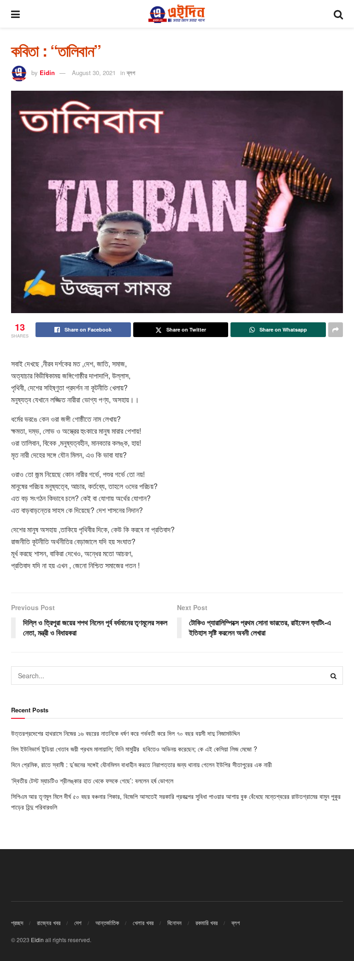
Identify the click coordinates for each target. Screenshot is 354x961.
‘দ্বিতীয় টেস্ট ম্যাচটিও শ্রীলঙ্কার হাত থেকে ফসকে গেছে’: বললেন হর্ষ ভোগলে (92, 780)
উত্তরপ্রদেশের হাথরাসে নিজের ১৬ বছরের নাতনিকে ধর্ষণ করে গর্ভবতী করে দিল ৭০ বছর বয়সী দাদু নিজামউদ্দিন (126, 733)
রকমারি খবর (206, 922)
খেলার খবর (143, 922)
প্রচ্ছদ (17, 922)
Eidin (47, 72)
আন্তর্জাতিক (107, 922)
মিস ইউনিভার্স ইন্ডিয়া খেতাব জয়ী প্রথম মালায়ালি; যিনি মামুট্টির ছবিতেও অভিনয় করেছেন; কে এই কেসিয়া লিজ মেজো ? (134, 748)
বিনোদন (174, 922)
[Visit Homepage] (176, 14)
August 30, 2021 (94, 72)
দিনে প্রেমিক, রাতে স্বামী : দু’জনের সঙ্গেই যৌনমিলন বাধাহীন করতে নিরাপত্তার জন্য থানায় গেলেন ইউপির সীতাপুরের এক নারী (142, 764)
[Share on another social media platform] (335, 329)
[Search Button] (338, 14)
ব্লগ (131, 72)
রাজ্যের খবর (48, 922)
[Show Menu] (15, 14)
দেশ (78, 922)
